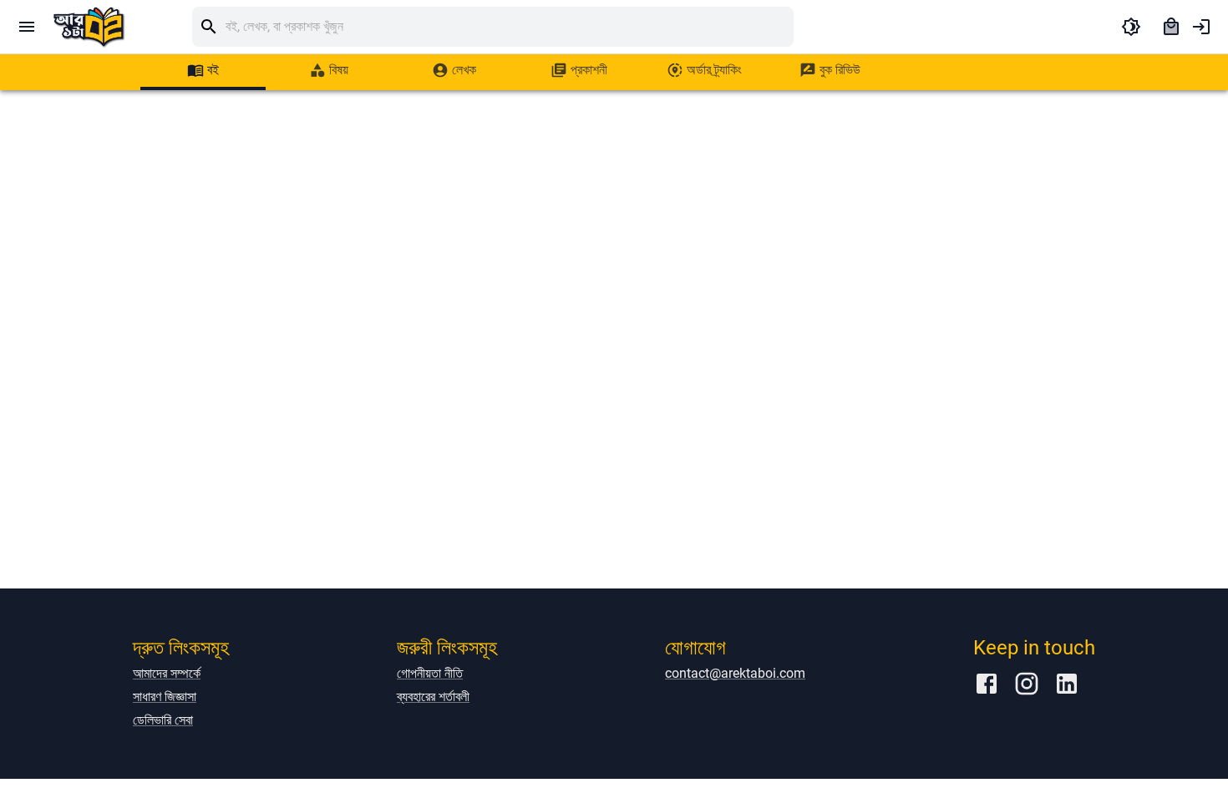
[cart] (1171, 26)
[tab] (203, 70)
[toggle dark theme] (1131, 26)
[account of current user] (1201, 26)
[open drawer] (26, 26)
